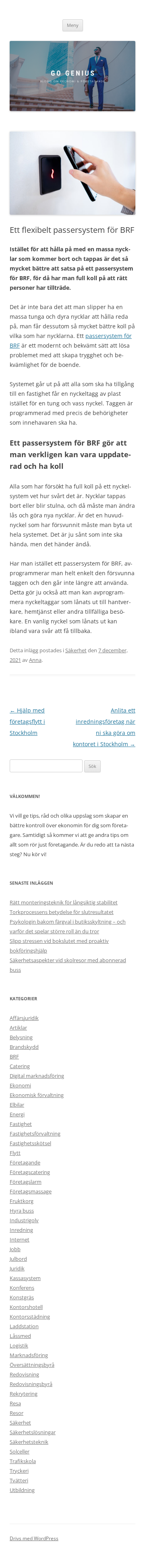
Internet (19, 1239)
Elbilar (17, 1104)
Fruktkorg (21, 1201)
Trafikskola (23, 1461)
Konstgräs (22, 1297)
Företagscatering (30, 1172)
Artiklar (18, 1027)
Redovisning (24, 1374)
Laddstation (24, 1326)
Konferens (22, 1287)
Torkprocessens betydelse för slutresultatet (62, 912)
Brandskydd (24, 1046)
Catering (20, 1066)
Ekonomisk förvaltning (37, 1095)
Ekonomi (20, 1085)
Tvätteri (19, 1480)
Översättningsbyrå (32, 1364)
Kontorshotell (26, 1307)
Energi (17, 1114)
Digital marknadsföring (37, 1075)
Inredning (21, 1229)
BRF (14, 1056)
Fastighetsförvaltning (35, 1133)
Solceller (19, 1451)
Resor (16, 1413)
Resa (15, 1403)
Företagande (25, 1162)
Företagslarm (25, 1181)
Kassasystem (25, 1278)
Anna (35, 660)
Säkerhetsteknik (29, 1441)
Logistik (19, 1345)
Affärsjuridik (24, 1018)
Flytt (15, 1152)
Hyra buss (22, 1210)
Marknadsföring (29, 1355)
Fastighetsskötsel (30, 1143)
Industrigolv (24, 1220)
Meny (73, 25)
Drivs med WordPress (34, 1538)
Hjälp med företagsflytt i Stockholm (27, 721)
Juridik (17, 1268)
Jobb (15, 1249)
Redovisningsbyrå (31, 1384)
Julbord (18, 1258)
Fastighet (21, 1124)
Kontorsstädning (30, 1316)
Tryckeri (19, 1470)
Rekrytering (23, 1393)
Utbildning (22, 1490)
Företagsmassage (31, 1191)
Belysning (21, 1037)
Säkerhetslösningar (33, 1432)
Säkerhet (76, 650)
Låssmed (20, 1335)
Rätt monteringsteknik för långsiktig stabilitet (64, 902)
